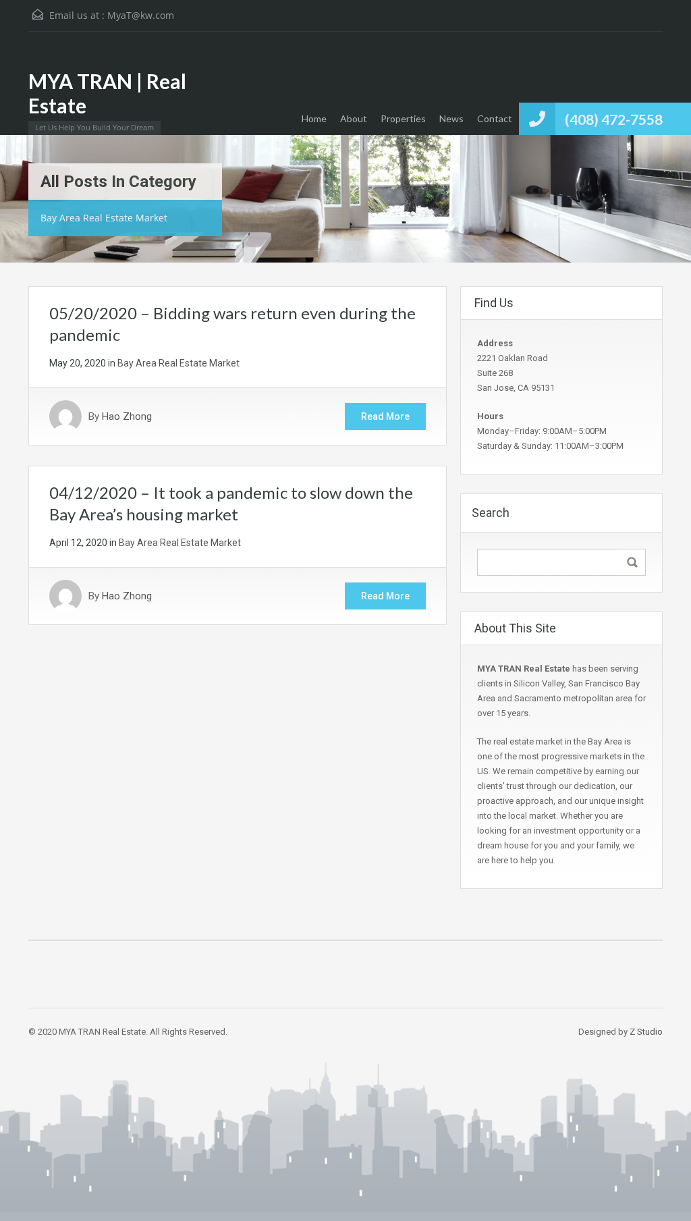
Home (314, 118)
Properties (403, 118)
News (451, 118)
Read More (385, 416)
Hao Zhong (127, 416)
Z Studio (646, 1032)
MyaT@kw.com (140, 15)
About (353, 118)
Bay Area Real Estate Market (178, 363)
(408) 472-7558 (614, 119)
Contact (494, 118)
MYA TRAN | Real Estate (107, 93)
